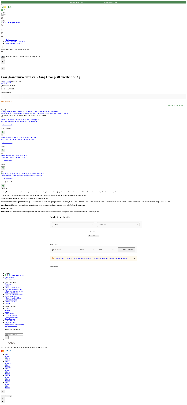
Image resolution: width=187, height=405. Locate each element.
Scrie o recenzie (7, 125)
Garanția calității (10, 320)
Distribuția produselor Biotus (13, 289)
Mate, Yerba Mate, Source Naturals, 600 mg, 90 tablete (17, 139)
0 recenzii (4, 83)
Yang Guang (7, 82)
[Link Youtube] (11, 344)
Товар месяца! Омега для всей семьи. (45, 112)
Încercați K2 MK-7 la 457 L (78, 2)
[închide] (3, 391)
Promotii (7, 308)
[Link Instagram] (8, 344)
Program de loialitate (11, 315)
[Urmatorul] (3, 62)
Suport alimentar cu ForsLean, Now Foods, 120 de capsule (19, 121)
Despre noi (8, 284)
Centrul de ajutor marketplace (14, 294)
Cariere (7, 286)
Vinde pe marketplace (11, 293)
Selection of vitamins (11, 301)
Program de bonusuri (11, 317)
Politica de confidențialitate (13, 298)
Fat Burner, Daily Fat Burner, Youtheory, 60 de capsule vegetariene (21, 175)
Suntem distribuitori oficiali (13, 287)
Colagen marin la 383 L (110, 2)
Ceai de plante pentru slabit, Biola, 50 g (13, 157)
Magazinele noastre (11, 326)
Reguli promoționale (11, 296)
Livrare (7, 312)
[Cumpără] (3, 132)
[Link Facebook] (6, 344)
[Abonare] (7, 337)
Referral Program (10, 319)
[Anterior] (3, 59)
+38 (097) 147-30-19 (13, 23)
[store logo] (6, 7)
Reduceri (7, 310)
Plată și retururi (9, 313)
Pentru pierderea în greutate (13, 43)
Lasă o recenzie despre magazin (14, 324)
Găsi (3, 20)
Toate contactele (10, 279)
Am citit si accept (6, 396)
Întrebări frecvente (10, 322)
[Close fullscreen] (3, 68)
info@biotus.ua (9, 277)
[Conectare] (2, 25)
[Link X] (14, 344)
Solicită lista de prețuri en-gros (14, 291)
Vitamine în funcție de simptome (15, 41)
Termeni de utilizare (11, 300)
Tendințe (7, 303)
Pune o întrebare (93, 236)
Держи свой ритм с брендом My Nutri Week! (15, 113)
